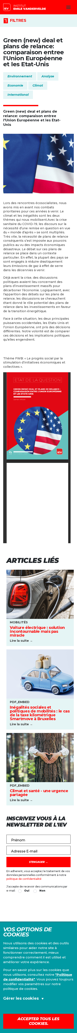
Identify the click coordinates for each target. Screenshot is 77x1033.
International (18, 95)
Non (42, 890)
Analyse (47, 76)
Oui (26, 890)
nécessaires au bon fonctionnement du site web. (39, 1013)
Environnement (19, 76)
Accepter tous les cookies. (38, 1021)
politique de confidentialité (23, 878)
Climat (38, 85)
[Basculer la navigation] (68, 7)
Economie (15, 85)
